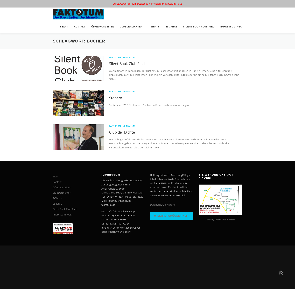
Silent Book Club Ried (199, 26)
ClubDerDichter (131, 26)
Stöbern (115, 97)
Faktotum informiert (122, 57)
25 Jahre (171, 26)
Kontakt (80, 26)
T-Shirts (154, 26)
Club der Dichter (122, 132)
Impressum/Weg (231, 26)
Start (64, 26)
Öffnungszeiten (102, 26)
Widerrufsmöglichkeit (171, 215)
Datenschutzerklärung (162, 204)
